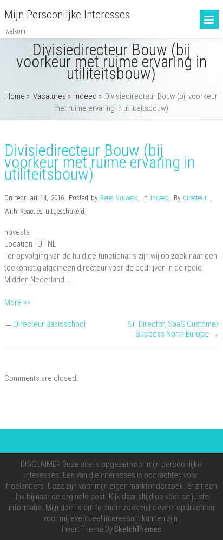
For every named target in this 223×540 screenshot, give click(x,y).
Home (15, 96)
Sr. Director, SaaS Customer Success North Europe (173, 329)
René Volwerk (118, 198)
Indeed (85, 96)
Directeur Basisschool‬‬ (50, 324)
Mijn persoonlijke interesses (67, 14)
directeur (195, 198)
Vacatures (49, 96)
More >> (17, 302)
